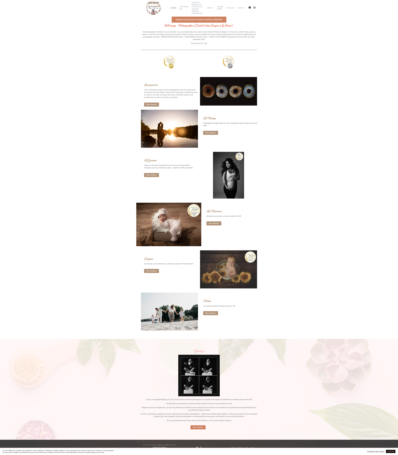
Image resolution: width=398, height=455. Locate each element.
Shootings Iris (184, 8)
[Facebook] (250, 7)
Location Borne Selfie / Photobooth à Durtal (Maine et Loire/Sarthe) (197, 7)
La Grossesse (150, 160)
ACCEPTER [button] (390, 451)
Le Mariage (209, 118)
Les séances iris (151, 85)
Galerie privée (220, 8)
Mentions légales (159, 447)
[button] (199, 20)
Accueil (173, 8)
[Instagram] (254, 7)
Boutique (230, 8)
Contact (241, 8)
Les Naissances (214, 211)
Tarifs (209, 8)
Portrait (207, 301)
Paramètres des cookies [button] (375, 451)
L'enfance (148, 259)
